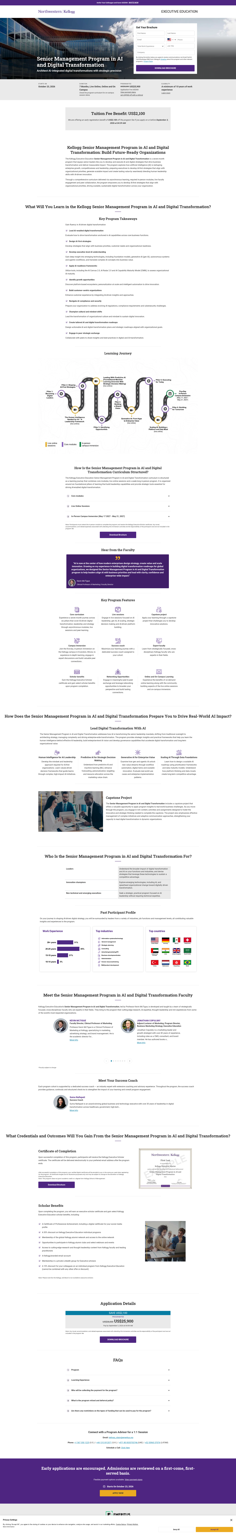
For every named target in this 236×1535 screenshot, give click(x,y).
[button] (118, 496)
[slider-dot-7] (124, 1061)
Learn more (166, 93)
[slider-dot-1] (111, 1061)
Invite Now (133, 3)
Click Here (125, 1448)
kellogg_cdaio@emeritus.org (121, 1437)
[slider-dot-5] (120, 1061)
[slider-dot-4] (118, 1061)
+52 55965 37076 (152, 1442)
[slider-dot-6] (122, 1061)
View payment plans (128, 92)
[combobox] (167, 39)
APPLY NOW (118, 1493)
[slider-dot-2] (113, 1061)
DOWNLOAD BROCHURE (165, 68)
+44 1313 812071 (104, 1442)
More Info (74, 1040)
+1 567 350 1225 (81, 1442)
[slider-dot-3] (115, 1061)
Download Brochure (118, 535)
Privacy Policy (148, 61)
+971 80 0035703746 (128, 1442)
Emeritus (164, 59)
